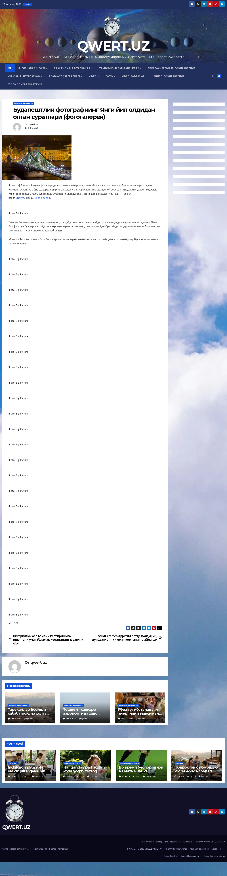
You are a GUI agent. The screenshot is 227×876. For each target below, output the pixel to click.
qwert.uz (33, 124)
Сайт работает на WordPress (16, 848)
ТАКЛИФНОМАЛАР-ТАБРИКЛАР (119, 68)
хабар (39, 198)
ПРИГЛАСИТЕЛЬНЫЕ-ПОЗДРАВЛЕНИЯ (172, 68)
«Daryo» (20, 198)
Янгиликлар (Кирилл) (23, 103)
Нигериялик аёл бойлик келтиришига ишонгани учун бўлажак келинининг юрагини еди (48, 639)
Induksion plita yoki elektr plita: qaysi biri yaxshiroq (26, 771)
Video (93, 76)
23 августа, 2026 (20, 776)
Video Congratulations (25, 84)
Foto (109, 76)
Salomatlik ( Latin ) (72, 763)
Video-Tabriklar (133, 76)
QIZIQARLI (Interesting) (24, 76)
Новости (179, 763)
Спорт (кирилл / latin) (129, 763)
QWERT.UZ (113, 46)
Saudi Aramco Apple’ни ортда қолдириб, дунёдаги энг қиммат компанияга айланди (124, 637)
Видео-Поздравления (169, 76)
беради (47, 198)
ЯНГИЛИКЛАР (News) (32, 68)
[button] (213, 76)
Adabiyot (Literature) (65, 76)
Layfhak (12, 763)
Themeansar (62, 848)
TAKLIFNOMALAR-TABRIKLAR (72, 68)
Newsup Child (43, 848)
